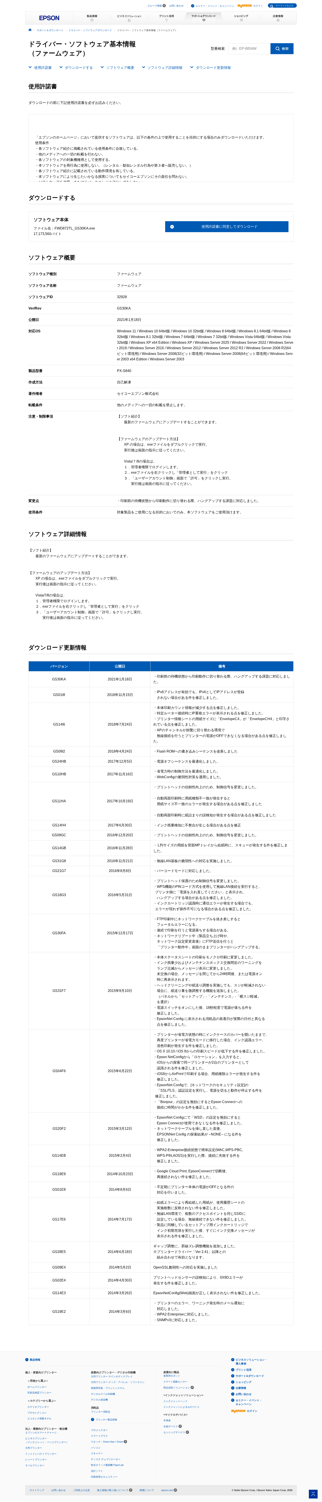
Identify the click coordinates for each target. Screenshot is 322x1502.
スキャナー (97, 1453)
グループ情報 (154, 5)
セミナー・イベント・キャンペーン (215, 6)
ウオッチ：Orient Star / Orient (107, 1441)
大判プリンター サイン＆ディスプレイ (112, 1376)
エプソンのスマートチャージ (41, 1432)
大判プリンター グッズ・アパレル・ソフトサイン (118, 1382)
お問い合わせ (176, 5)
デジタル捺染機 (99, 1399)
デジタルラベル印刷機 (103, 1394)
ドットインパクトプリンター (41, 1453)
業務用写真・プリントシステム (108, 1388)
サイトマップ (37, 1490)
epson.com (167, 1490)
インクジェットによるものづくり (181, 1407)
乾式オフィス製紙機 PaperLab (107, 1465)
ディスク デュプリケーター (105, 1459)
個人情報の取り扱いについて (113, 1490)
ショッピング (243, 1382)
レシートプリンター (36, 1459)
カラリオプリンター (38, 1407)
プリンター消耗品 (100, 1411)
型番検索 (218, 48)
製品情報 (35, 1359)
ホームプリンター (37, 1387)
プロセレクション (37, 1412)
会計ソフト (97, 1471)
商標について (147, 1490)
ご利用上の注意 (81, 1490)
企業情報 (241, 1388)
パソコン (96, 1447)
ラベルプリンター (34, 1465)
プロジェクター (99, 1430)
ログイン (258, 5)
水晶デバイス (170, 1426)
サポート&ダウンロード (250, 1375)
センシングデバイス (174, 1432)
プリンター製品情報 (106, 1419)
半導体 (167, 1420)
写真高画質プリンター (39, 1392)
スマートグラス (99, 1435)
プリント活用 (243, 1369)
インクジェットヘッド (175, 1401)
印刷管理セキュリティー (104, 1476)
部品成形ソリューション (176, 1387)
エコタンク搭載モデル (39, 1418)
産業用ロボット (171, 1375)
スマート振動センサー (175, 1381)
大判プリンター (33, 1448)
